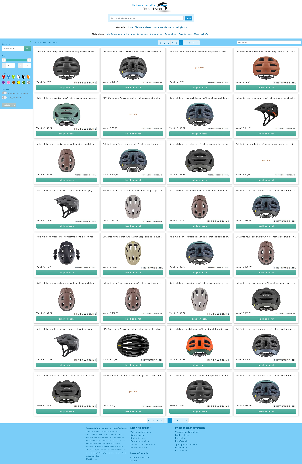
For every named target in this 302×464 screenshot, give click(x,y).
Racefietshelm (185, 34)
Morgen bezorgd (15, 97)
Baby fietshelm (137, 434)
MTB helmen (181, 447)
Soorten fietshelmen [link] (162, 27)
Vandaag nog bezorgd (18, 92)
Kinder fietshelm (138, 438)
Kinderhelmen (156, 34)
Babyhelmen (171, 34)
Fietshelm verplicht (139, 441)
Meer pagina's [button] (201, 34)
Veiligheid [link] (180, 27)
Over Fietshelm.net (139, 457)
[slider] (4, 60)
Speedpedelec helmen (186, 444)
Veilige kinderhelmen (140, 431)
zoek (27, 48)
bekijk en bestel (66, 87)
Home (130, 27)
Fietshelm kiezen (143, 27)
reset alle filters (9, 105)
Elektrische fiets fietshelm (142, 444)
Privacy (133, 460)
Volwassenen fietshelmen (136, 34)
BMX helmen (181, 450)
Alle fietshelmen (114, 34)
